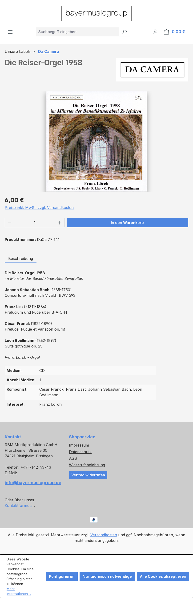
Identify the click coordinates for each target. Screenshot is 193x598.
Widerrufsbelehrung (87, 465)
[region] (96, 141)
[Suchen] (124, 31)
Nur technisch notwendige (107, 576)
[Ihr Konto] (155, 31)
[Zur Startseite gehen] (96, 13)
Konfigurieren (62, 576)
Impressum (79, 445)
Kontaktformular (19, 505)
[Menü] (10, 31)
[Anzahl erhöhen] (60, 222)
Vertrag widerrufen (88, 475)
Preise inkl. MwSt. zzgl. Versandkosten (39, 207)
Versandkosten (103, 534)
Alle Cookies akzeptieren (163, 576)
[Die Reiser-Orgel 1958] (96, 141)
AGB (73, 458)
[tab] (20, 259)
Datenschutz (80, 451)
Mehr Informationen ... (19, 591)
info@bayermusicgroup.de (32, 482)
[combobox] (77, 31)
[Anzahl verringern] (10, 222)
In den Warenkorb (127, 222)
